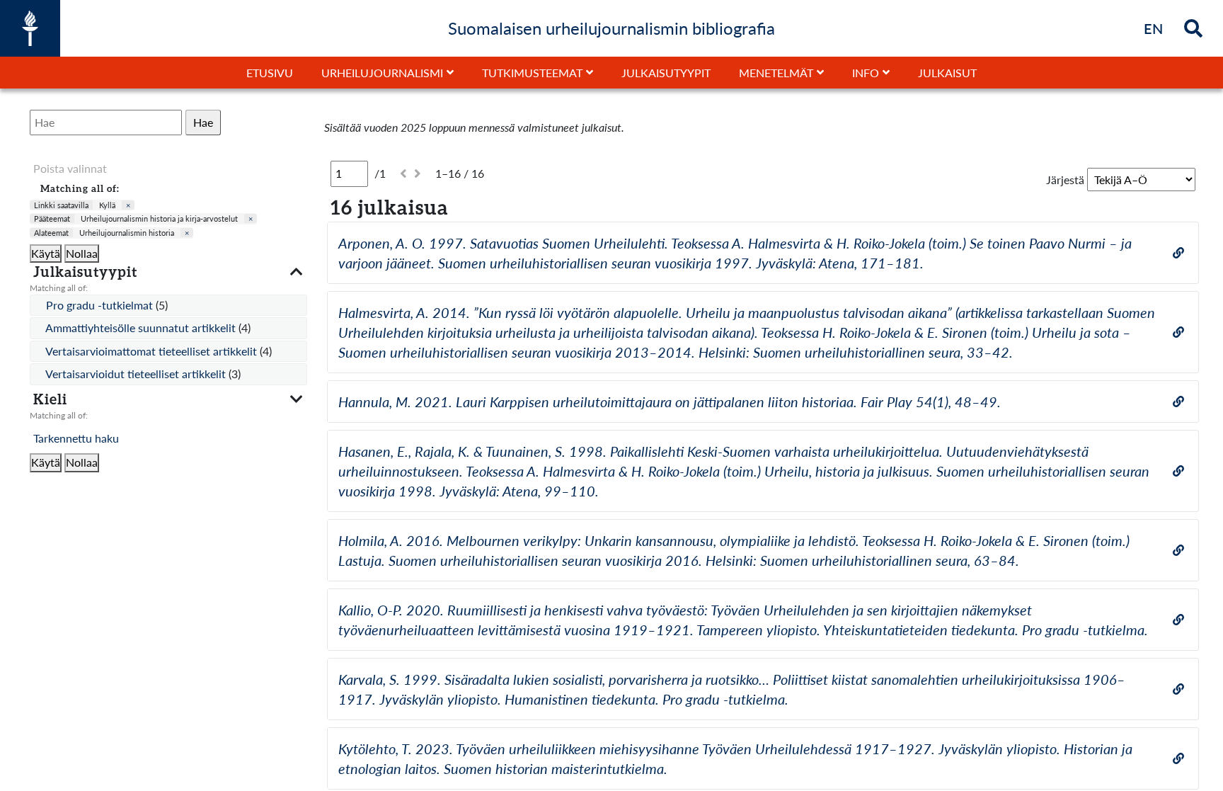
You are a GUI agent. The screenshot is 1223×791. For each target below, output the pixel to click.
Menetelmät (776, 72)
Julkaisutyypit (666, 72)
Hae (203, 122)
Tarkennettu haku (76, 438)
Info (865, 72)
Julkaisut (947, 72)
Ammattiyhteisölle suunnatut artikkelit (142, 327)
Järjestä (1065, 179)
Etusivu (269, 72)
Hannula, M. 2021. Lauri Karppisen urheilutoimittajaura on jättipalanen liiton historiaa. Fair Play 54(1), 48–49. (669, 401)
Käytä (45, 253)
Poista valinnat (70, 168)
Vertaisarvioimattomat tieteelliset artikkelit (152, 351)
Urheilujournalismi (382, 72)
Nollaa (82, 253)
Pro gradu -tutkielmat (101, 305)
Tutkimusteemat (532, 72)
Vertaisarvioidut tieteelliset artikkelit (137, 373)
